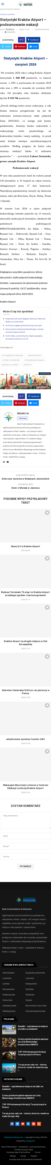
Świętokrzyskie (9, 1006)
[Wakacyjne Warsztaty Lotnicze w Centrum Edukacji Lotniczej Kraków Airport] (25, 764)
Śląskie (29, 1000)
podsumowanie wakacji (34, 360)
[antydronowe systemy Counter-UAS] (25, 718)
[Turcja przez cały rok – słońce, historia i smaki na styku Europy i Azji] (9, 1068)
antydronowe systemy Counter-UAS (25, 739)
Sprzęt (23, 1156)
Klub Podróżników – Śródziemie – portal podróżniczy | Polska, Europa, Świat (23, 1148)
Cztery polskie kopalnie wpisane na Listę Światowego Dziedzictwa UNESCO (33, 1042)
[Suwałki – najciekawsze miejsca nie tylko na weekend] (9, 1029)
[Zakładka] (47, 512)
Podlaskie (30, 995)
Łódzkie (6, 984)
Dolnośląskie (8, 973)
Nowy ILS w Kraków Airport (25, 546)
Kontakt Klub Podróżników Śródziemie (25, 1159)
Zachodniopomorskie (35, 1011)
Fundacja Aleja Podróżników (18, 1152)
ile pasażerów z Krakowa (12, 355)
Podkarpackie (9, 995)
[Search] (48, 4)
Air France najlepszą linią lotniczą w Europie (24, 325)
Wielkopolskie (9, 1011)
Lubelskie (7, 978)
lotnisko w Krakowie (11, 360)
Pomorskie (7, 1000)
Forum (38, 1152)
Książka (34, 1156)
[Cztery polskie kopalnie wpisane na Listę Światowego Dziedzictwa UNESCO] (9, 1042)
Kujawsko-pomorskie (35, 973)
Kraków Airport (34, 355)
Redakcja (10, 29)
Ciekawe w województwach (18, 965)
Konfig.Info (30, 1141)
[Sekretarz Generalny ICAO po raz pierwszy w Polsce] (25, 669)
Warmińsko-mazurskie (36, 1006)
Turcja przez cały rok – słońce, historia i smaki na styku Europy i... (33, 1067)
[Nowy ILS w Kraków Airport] (25, 526)
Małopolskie (31, 984)
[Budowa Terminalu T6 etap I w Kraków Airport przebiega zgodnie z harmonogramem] (25, 571)
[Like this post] (22, 40)
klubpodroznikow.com (13, 1137)
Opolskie (30, 989)
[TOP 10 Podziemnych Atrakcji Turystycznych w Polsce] (9, 1055)
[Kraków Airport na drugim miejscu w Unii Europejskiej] (25, 620)
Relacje (13, 1156)
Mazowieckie (9, 989)
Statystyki (27, 365)
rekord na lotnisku (10, 365)
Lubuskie (30, 978)
